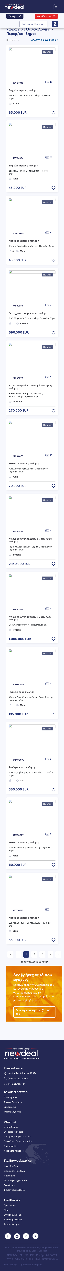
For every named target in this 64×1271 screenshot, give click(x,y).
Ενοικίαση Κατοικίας (13, 1132)
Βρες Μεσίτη (10, 1205)
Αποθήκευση (44, 16)
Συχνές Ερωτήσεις (13, 1102)
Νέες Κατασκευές (12, 1151)
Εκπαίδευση (9, 1185)
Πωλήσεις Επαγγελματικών (17, 1136)
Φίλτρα (13, 16)
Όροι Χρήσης (11, 1264)
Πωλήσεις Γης (11, 1146)
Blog (6, 1210)
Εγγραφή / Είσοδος (13, 1215)
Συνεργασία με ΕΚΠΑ (14, 1190)
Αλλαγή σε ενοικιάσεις (44, 39)
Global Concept (39, 1251)
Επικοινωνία (10, 1107)
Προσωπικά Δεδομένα (31, 1264)
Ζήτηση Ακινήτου (12, 1224)
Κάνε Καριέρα (11, 1166)
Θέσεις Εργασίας (12, 1111)
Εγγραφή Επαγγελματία (15, 1180)
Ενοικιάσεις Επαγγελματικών (18, 1141)
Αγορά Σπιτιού (11, 1127)
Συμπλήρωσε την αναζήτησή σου (32, 1012)
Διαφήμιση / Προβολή (14, 1171)
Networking (9, 1175)
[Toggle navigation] (55, 6)
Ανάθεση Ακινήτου (13, 1219)
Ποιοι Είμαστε (10, 1097)
